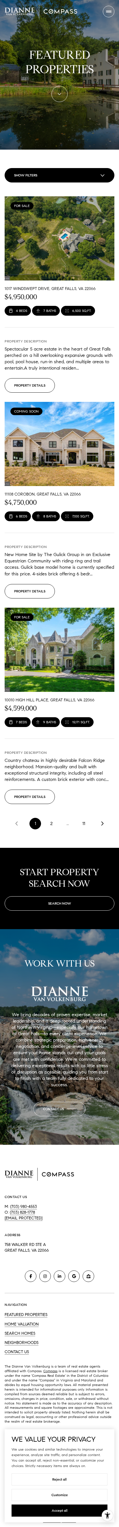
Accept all (60, 1510)
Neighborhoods (21, 1342)
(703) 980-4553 (23, 1206)
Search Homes (20, 1333)
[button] (59, 1109)
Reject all (59, 1479)
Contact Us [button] (17, 1351)
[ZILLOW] (88, 1276)
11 (83, 823)
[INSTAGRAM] (45, 1276)
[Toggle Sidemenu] (108, 11)
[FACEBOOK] (30, 1276)
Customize (59, 1495)
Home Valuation (22, 1324)
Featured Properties (26, 1314)
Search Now (59, 903)
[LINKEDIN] (59, 1276)
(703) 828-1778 (22, 1212)
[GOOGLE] (74, 1276)
